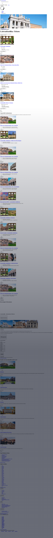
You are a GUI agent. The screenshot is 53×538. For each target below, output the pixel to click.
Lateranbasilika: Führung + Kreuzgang (6, 102)
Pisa (2, 474)
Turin (2, 469)
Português (3, 525)
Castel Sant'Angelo (4, 456)
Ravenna (3, 473)
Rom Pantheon (4, 457)
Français (3, 521)
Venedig (3, 466)
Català (3, 517)
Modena (3, 481)
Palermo (3, 470)
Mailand (3, 467)
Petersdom (3, 458)
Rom (2, 465)
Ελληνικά (3, 520)
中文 (2, 528)
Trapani (3, 479)
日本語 (3, 524)
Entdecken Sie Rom (2, 462)
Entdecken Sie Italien (3, 487)
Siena (2, 472)
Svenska (3, 527)
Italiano (3, 523)
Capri (2, 476)
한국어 (3, 522)
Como (2, 478)
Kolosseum (3, 455)
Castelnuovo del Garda (4, 485)
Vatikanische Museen (4, 454)
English (3, 516)
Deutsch (3, 519)
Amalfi (3, 484)
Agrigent (3, 480)
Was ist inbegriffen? (3, 51)
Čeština (3, 518)
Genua (2, 471)
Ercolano (3, 483)
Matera (3, 482)
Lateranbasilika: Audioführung (5, 46)
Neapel (3, 468)
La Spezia (3, 477)
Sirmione (3, 475)
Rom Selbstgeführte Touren (5, 459)
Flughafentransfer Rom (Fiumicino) (6, 460)
